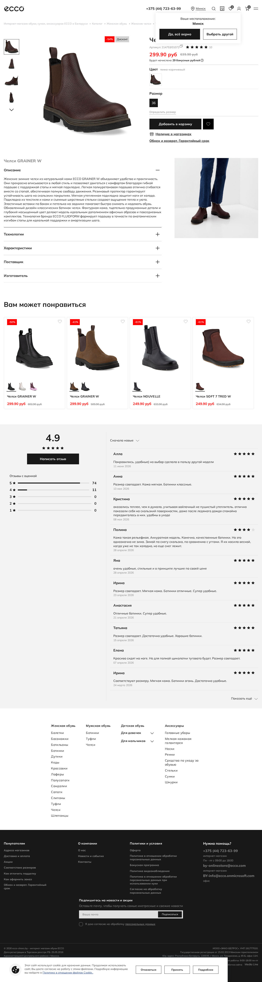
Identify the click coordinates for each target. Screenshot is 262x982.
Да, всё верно (179, 34)
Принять (177, 969)
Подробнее (205, 969)
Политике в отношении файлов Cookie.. (68, 972)
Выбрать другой (220, 34)
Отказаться (148, 969)
